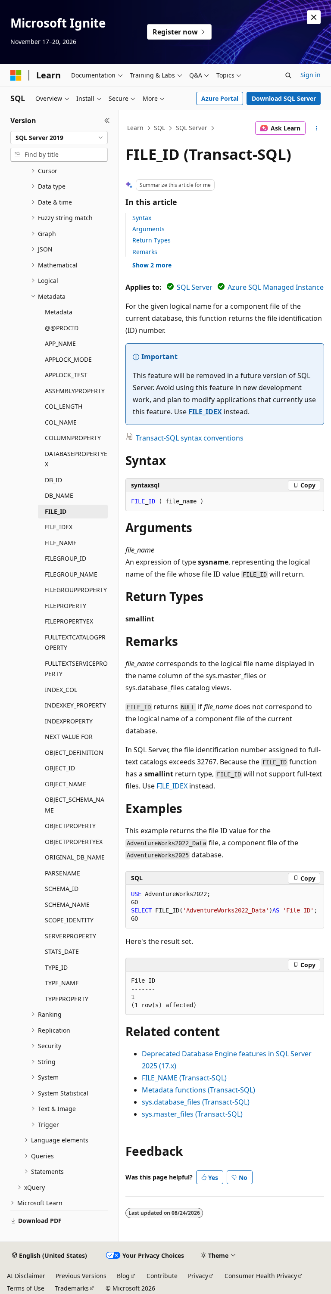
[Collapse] (107, 120)
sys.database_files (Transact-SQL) (196, 1102)
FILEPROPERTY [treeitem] (65, 606)
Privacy (198, 1276)
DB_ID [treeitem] (53, 480)
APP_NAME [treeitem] (60, 343)
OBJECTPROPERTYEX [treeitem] (74, 842)
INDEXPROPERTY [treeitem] (69, 721)
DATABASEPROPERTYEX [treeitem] (76, 459)
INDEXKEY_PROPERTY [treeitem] (75, 705)
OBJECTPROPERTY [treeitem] (70, 826)
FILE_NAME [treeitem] (61, 543)
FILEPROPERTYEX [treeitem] (69, 621)
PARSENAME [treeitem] (62, 873)
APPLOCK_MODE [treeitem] (68, 359)
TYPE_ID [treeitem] (56, 967)
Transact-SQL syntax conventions (190, 438)
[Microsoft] (16, 75)
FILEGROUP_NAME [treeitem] (71, 574)
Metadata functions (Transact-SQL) (198, 1090)
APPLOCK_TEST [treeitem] (66, 375)
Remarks (144, 252)
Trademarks (72, 1288)
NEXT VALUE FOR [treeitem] (69, 736)
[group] (224, 906)
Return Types (151, 240)
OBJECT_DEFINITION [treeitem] (74, 752)
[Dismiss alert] (314, 17)
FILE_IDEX (205, 411)
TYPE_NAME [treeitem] (62, 983)
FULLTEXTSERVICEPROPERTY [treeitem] (76, 668)
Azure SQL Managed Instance (276, 287)
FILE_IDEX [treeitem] (58, 527)
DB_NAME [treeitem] (59, 495)
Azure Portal (219, 98)
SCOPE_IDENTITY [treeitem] (69, 920)
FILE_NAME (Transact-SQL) (184, 1078)
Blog (123, 1276)
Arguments (148, 229)
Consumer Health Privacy (261, 1276)
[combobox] (59, 138)
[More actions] (316, 128)
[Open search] (288, 75)
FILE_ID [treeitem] (55, 511)
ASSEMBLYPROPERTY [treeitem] (75, 391)
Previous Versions (81, 1276)
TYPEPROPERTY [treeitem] (66, 999)
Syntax (141, 218)
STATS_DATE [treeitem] (62, 951)
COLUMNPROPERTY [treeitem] (73, 438)
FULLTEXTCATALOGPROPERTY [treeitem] (75, 642)
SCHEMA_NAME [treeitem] (67, 904)
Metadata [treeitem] (58, 312)
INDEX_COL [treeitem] (61, 690)
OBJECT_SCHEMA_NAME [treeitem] (74, 804)
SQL (159, 128)
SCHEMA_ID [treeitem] (61, 888)
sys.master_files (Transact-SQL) (192, 1114)
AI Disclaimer (26, 1276)
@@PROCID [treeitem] (61, 328)
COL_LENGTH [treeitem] (63, 406)
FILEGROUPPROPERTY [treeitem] (76, 590)
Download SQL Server (284, 98)
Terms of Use (25, 1288)
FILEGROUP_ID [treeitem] (65, 558)
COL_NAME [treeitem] (61, 422)
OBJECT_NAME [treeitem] (65, 784)
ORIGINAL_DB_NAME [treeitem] (75, 857)
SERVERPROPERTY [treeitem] (70, 936)
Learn (135, 128)
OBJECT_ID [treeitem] (60, 768)
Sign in (310, 75)
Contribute (162, 1276)
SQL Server (191, 128)
